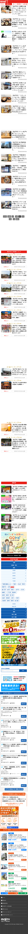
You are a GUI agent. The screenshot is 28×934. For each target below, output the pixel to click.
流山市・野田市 (21, 584)
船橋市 (3, 592)
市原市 (17, 598)
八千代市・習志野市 (11, 592)
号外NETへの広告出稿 (6, 906)
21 (23, 216)
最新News (8, 4)
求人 (14, 4)
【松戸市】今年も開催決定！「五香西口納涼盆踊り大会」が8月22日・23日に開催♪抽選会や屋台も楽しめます (19, 260)
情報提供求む (5, 903)
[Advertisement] (14, 122)
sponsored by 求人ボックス (19, 693)
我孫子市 (4, 586)
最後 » (17, 219)
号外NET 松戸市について (7, 914)
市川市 (22, 589)
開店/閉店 (19, 4)
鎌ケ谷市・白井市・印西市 (8, 589)
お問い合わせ (5, 909)
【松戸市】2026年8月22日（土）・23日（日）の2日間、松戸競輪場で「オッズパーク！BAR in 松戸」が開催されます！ (19, 508)
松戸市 (17, 589)
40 (10, 219)
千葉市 (14, 584)
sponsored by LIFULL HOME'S (18, 829)
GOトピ (2, 4)
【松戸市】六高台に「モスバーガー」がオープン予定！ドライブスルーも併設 (19, 273)
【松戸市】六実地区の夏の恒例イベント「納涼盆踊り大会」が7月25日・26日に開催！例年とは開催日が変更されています (19, 329)
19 (16, 216)
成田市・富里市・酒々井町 (8, 595)
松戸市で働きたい (8, 693)
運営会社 (4, 900)
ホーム (3, 897)
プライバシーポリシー (6, 911)
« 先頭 (9, 216)
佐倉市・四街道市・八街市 (8, 598)
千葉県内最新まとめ (6, 584)
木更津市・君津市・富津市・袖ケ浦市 (10, 600)
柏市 (11, 586)
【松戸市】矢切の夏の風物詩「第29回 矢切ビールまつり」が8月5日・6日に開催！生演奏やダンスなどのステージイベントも (19, 428)
